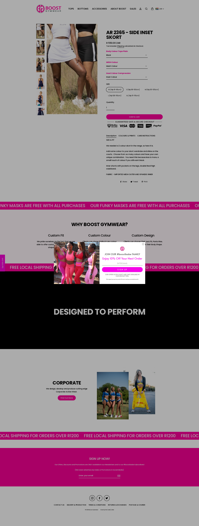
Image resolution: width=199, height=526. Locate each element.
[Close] (143, 244)
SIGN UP (122, 269)
